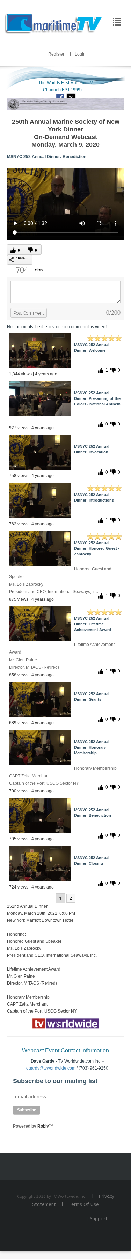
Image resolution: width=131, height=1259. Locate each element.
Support (99, 1218)
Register (56, 54)
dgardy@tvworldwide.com (50, 1068)
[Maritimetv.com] (54, 22)
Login (80, 54)
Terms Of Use (83, 1204)
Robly (43, 1126)
